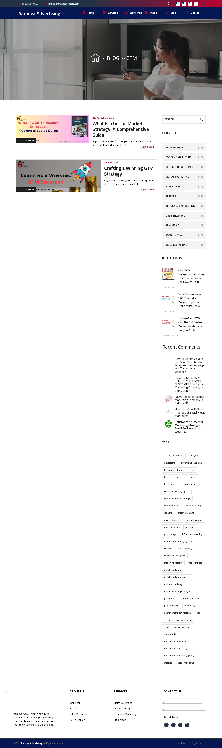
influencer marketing (192, 534)
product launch (171, 605)
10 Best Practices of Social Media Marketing (190, 412)
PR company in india (189, 598)
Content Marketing (178, 157)
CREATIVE (168, 512)
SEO (198, 612)
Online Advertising (173, 584)
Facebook (190, 527)
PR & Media (172, 225)
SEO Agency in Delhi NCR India (178, 620)
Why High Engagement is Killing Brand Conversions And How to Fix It (191, 276)
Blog (113, 58)
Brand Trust (169, 484)
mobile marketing (172, 570)
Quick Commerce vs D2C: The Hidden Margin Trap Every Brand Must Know (189, 300)
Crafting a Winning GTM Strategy (129, 171)
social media (170, 634)
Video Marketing (176, 245)
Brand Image (190, 477)
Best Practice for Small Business (179, 470)
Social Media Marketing (175, 648)
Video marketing (186, 662)
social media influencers (176, 641)
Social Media (173, 235)
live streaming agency (174, 555)
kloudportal (182, 409)
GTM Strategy (26, 140)
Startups (168, 662)
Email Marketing (172, 527)
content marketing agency (176, 491)
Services (120, 691)
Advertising (169, 462)
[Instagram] (196, 4)
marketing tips (195, 562)
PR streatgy (189, 605)
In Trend (171, 196)
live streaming (185, 548)
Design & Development (180, 167)
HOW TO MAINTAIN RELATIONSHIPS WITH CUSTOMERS (189, 380)
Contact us (172, 691)
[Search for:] (148, 3)
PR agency (169, 598)
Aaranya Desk (174, 147)
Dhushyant (181, 422)
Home (92, 58)
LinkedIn (168, 548)
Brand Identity (171, 477)
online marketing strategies (177, 591)
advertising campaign (191, 462)
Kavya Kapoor (183, 396)
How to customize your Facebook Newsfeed (189, 360)
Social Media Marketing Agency (179, 655)
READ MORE (149, 147)
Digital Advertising (172, 520)
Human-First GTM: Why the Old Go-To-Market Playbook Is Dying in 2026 (190, 324)
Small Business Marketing (176, 627)
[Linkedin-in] (180, 725)
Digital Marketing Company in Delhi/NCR (189, 387)
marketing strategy (173, 562)
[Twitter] (184, 4)
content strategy (172, 505)
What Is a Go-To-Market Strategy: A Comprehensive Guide (120, 129)
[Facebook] (178, 4)
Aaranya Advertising (39, 13)
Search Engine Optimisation (177, 612)
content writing (193, 505)
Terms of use (179, 743)
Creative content (186, 512)
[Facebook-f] (166, 725)
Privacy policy (194, 743)
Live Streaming (175, 216)
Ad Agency (194, 455)
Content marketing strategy (177, 498)
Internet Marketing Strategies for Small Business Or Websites (190, 427)
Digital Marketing (177, 177)
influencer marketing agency (178, 541)
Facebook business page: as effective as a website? (190, 368)
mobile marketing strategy (177, 577)
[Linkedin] (190, 4)
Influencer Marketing (180, 206)
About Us (77, 691)
